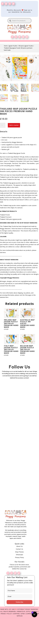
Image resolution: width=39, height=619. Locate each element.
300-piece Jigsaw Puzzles (25, 46)
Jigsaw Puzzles (13, 46)
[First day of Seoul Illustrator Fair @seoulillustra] (19, 432)
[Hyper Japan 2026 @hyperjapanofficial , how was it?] (19, 452)
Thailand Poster (5, 215)
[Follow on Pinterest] (19, 36)
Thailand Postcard (5, 217)
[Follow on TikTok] (13, 3)
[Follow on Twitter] (9, 3)
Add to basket (14, 125)
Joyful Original (32, 611)
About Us (19, 546)
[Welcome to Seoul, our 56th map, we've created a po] (19, 473)
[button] (36, 57)
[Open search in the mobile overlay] (19, 20)
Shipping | (17, 613)
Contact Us (19, 549)
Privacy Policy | (7, 613)
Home (6, 46)
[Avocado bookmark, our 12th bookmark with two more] (19, 494)
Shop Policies (19, 552)
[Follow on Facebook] (2, 3)
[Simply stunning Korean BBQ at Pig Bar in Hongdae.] (19, 411)
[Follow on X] (11, 573)
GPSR (22, 613)
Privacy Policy (19, 558)
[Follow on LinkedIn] (23, 36)
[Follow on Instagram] (6, 3)
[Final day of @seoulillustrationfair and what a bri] (19, 390)
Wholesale (19, 555)
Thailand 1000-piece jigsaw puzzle (10, 219)
